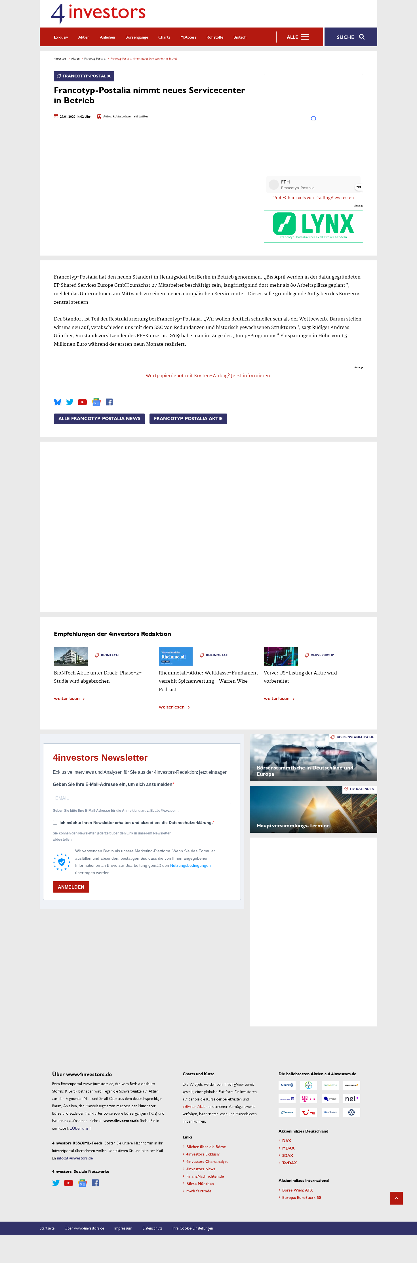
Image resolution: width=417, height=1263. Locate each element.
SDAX (287, 1155)
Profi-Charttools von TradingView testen (313, 198)
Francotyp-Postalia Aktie (188, 418)
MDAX (288, 1148)
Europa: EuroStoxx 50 (301, 1197)
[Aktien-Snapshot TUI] (308, 1112)
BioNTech (110, 655)
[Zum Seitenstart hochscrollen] (396, 1198)
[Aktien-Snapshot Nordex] (287, 1112)
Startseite (47, 1228)
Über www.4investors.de (84, 1228)
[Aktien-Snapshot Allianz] (287, 1085)
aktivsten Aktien (195, 1106)
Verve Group (322, 655)
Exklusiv (61, 37)
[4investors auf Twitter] (69, 402)
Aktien (84, 37)
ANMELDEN (71, 887)
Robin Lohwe (122, 116)
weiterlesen (67, 697)
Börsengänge (136, 37)
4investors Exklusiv (203, 1154)
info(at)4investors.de (75, 1158)
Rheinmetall (217, 655)
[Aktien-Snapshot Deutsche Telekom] (308, 1098)
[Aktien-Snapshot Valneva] (330, 1112)
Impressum (123, 1228)
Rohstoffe (215, 37)
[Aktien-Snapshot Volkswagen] (351, 1112)
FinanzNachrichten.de (205, 1176)
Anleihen (107, 37)
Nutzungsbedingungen (190, 865)
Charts (164, 37)
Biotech (240, 37)
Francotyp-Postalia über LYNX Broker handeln (313, 237)
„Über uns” (80, 1128)
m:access (188, 37)
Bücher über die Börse (206, 1146)
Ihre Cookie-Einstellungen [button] (192, 1228)
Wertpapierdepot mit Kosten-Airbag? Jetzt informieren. (209, 376)
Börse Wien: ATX (297, 1190)
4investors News (200, 1168)
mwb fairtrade (198, 1191)
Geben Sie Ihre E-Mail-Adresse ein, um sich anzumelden (112, 784)
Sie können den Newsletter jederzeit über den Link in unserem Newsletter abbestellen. (112, 836)
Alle (292, 36)
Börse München (200, 1183)
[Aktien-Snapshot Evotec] (330, 1098)
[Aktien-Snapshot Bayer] (308, 1085)
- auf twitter (139, 116)
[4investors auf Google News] (96, 402)
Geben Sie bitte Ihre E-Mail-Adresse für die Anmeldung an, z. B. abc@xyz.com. (115, 811)
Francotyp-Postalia (95, 58)
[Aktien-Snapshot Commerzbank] (351, 1085)
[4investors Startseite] (98, 14)
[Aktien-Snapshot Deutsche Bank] (287, 1098)
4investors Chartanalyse (207, 1161)
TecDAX (289, 1162)
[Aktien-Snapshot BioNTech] (330, 1085)
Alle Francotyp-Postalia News (99, 418)
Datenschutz (152, 1228)
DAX (286, 1140)
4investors (60, 58)
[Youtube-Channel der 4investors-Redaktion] (82, 402)
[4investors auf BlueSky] (58, 402)
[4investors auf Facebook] (109, 402)
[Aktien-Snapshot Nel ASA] (351, 1098)
